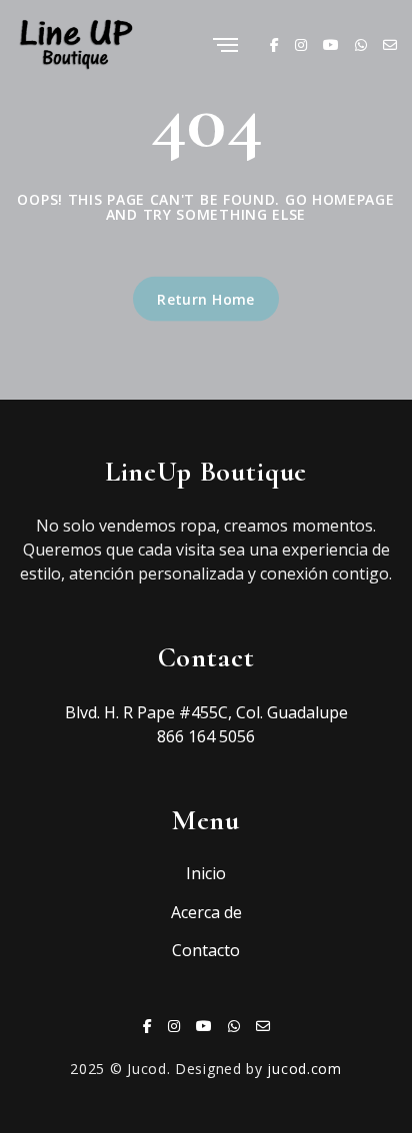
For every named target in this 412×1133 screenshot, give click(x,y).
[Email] (390, 44)
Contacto (206, 950)
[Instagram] (301, 44)
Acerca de (206, 912)
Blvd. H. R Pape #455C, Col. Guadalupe (206, 712)
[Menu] (225, 46)
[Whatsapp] (361, 44)
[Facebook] (274, 44)
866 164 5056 (206, 736)
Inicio (206, 873)
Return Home (206, 298)
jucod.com (304, 1068)
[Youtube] (331, 44)
